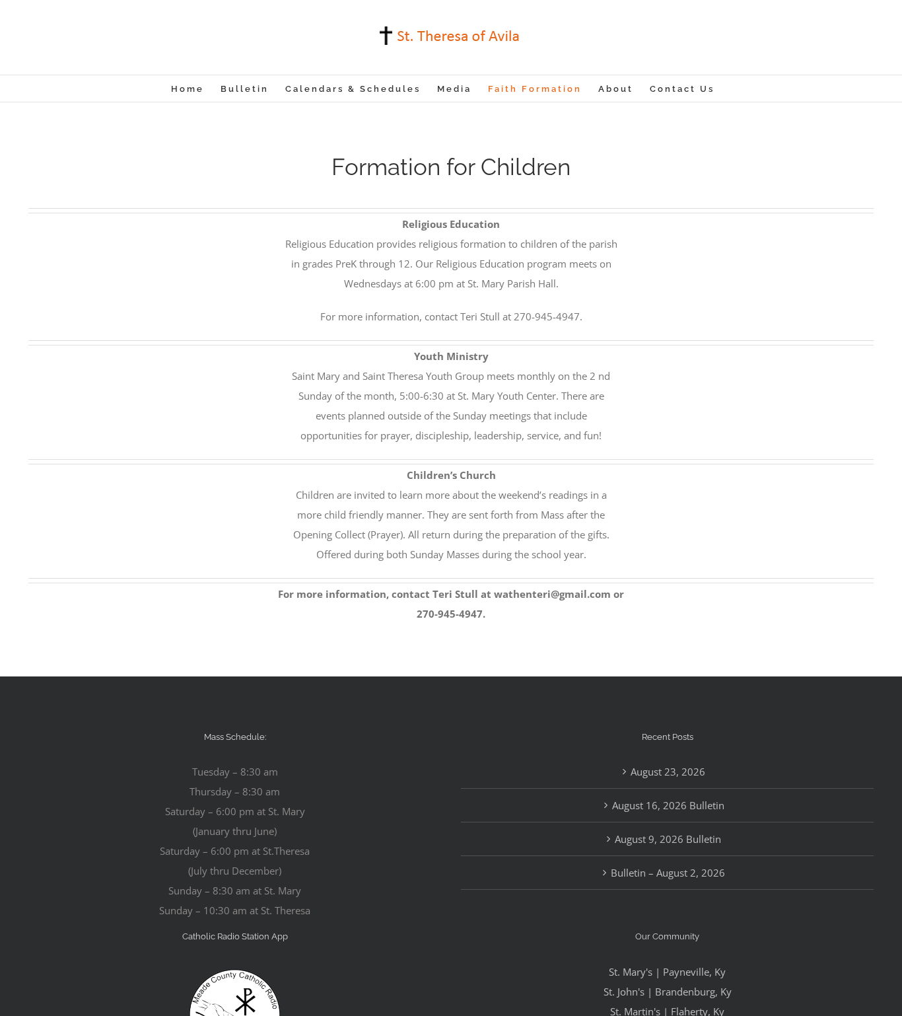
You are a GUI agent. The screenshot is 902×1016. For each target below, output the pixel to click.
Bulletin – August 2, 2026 (668, 872)
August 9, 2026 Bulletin (668, 839)
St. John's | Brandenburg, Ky (668, 991)
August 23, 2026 (668, 771)
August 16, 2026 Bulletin (668, 805)
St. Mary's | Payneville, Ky (667, 971)
